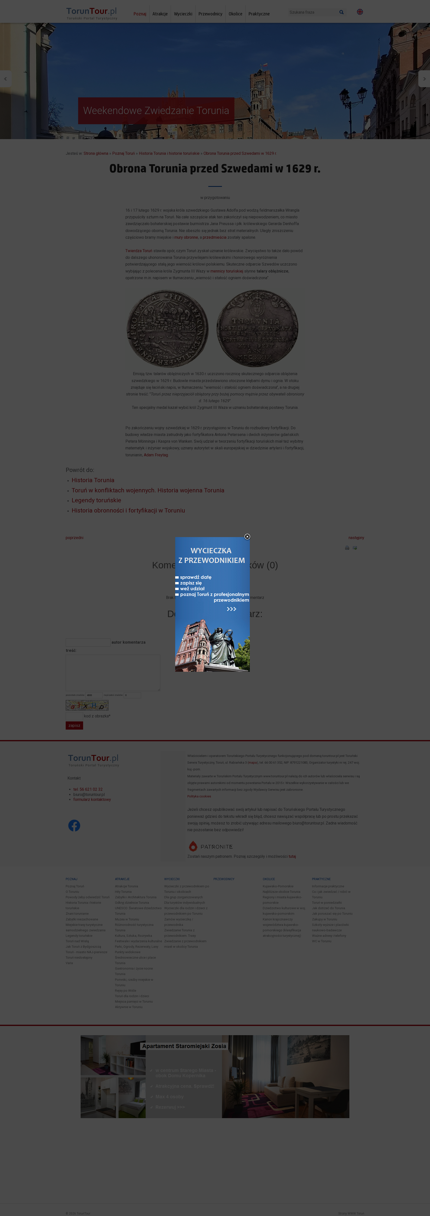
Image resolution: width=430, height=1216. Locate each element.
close (247, 537)
